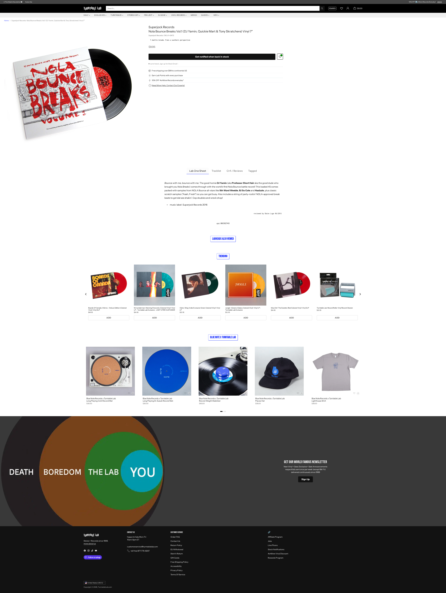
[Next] (362, 376)
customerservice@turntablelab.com (142, 546)
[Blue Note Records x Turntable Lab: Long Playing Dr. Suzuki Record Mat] (166, 371)
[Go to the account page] (348, 8)
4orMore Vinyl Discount (278, 553)
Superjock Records (161, 27)
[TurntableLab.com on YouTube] (96, 551)
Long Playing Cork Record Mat (99, 401)
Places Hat (260, 401)
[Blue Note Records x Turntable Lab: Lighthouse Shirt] (335, 371)
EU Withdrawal (177, 549)
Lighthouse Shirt (319, 401)
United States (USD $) (95, 583)
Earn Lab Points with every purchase (167, 75)
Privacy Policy (176, 570)
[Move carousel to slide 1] (221, 411)
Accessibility (176, 566)
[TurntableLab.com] (93, 8)
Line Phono (273, 545)
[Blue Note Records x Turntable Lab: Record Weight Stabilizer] (223, 371)
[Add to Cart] (132, 393)
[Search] (322, 8)
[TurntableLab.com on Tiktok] (92, 551)
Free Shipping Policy (179, 562)
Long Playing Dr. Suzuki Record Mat (158, 401)
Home (6, 21)
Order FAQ (175, 537)
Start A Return (177, 553)
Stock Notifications (276, 549)
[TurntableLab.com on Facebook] (84, 551)
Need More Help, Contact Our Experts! (168, 85)
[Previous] (83, 376)
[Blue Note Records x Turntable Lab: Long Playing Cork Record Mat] (110, 371)
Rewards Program (275, 558)
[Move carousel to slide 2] (224, 411)
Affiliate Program (275, 537)
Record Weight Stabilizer (210, 401)
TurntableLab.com (105, 587)
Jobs (270, 541)
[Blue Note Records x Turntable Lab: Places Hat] (279, 371)
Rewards (332, 8)
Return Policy (176, 545)
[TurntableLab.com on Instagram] (88, 551)
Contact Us (175, 541)
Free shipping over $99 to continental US (169, 71)
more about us (90, 543)
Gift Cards (175, 558)
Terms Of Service (178, 574)
